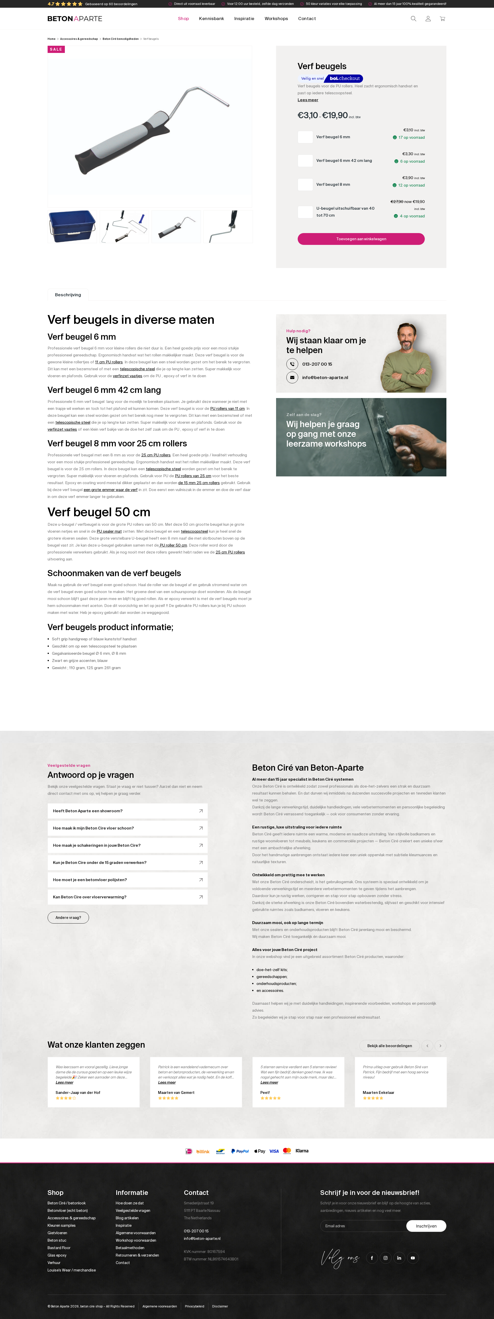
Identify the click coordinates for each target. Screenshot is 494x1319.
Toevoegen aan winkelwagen (361, 239)
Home (52, 39)
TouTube (413, 1258)
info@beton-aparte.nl (325, 377)
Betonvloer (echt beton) (68, 1210)
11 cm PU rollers (109, 362)
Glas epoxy (57, 1255)
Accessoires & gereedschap (79, 39)
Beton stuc (57, 1240)
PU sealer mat (109, 531)
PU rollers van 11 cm (227, 408)
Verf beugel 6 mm (333, 137)
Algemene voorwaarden (136, 1233)
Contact (307, 18)
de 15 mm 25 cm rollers (199, 482)
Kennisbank (211, 18)
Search (413, 18)
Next (440, 1046)
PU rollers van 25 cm (193, 475)
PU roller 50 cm (173, 545)
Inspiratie (244, 18)
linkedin (399, 1258)
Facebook (372, 1258)
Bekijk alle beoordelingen (389, 1046)
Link (361, 437)
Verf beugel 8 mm (333, 184)
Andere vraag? (68, 917)
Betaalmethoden (130, 1248)
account (428, 18)
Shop (183, 18)
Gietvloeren (57, 1233)
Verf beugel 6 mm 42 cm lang (344, 160)
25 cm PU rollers (156, 455)
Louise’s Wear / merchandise (72, 1270)
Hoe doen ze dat (130, 1203)
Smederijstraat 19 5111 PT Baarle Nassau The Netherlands (202, 1210)
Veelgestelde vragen (133, 1210)
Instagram (386, 1258)
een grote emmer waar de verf (111, 489)
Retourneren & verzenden (137, 1255)
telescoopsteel (194, 531)
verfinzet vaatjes (127, 376)
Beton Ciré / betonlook (67, 1203)
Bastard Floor (59, 1248)
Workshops (276, 18)
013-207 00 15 (317, 364)
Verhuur (54, 1262)
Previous (427, 1046)
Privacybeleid (194, 1306)
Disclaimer (220, 1306)
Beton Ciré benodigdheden (121, 39)
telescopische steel (137, 369)
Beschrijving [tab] (68, 295)
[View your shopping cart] (442, 18)
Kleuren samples (62, 1225)
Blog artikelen (127, 1218)
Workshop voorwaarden (136, 1240)
